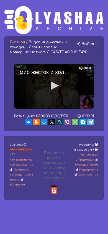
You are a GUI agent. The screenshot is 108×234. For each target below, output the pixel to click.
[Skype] (82, 122)
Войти (88, 44)
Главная (17, 42)
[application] (54, 86)
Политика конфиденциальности (21, 174)
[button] (54, 86)
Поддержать (88, 169)
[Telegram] (90, 122)
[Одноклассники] (36, 122)
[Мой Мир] (44, 122)
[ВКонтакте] (28, 122)
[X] (51, 122)
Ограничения (88, 174)
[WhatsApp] (75, 122)
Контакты (18, 184)
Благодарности (86, 164)
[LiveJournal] (59, 122)
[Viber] (67, 122)
